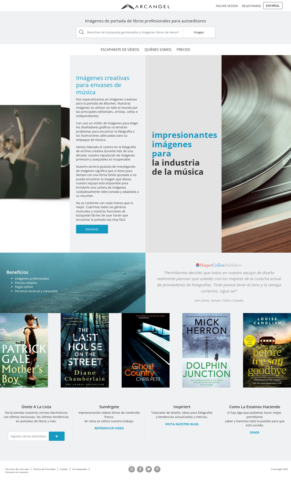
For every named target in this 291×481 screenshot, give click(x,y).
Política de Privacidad (44, 469)
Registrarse (251, 6)
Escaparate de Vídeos (120, 49)
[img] (81, 32)
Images (199, 32)
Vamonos (91, 229)
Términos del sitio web (17, 469)
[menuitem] (273, 5)
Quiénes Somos (157, 49)
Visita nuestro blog (182, 424)
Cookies (64, 469)
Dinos (254, 432)
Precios (183, 49)
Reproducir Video (109, 428)
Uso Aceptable (79, 469)
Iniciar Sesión (227, 6)
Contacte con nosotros (16, 472)
